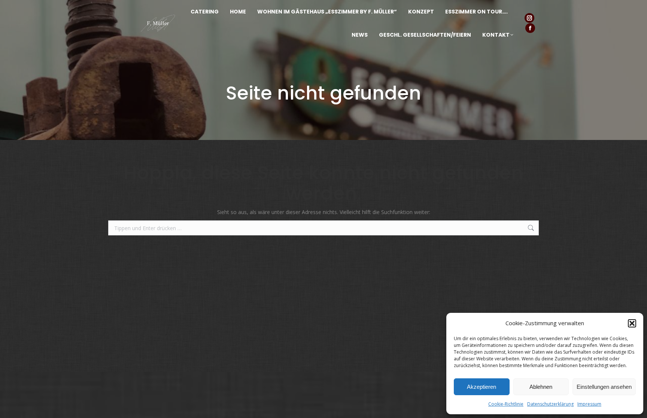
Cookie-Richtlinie (505, 404)
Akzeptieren (481, 387)
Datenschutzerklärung (550, 404)
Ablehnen (540, 387)
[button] (632, 323)
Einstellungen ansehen (604, 387)
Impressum (589, 404)
